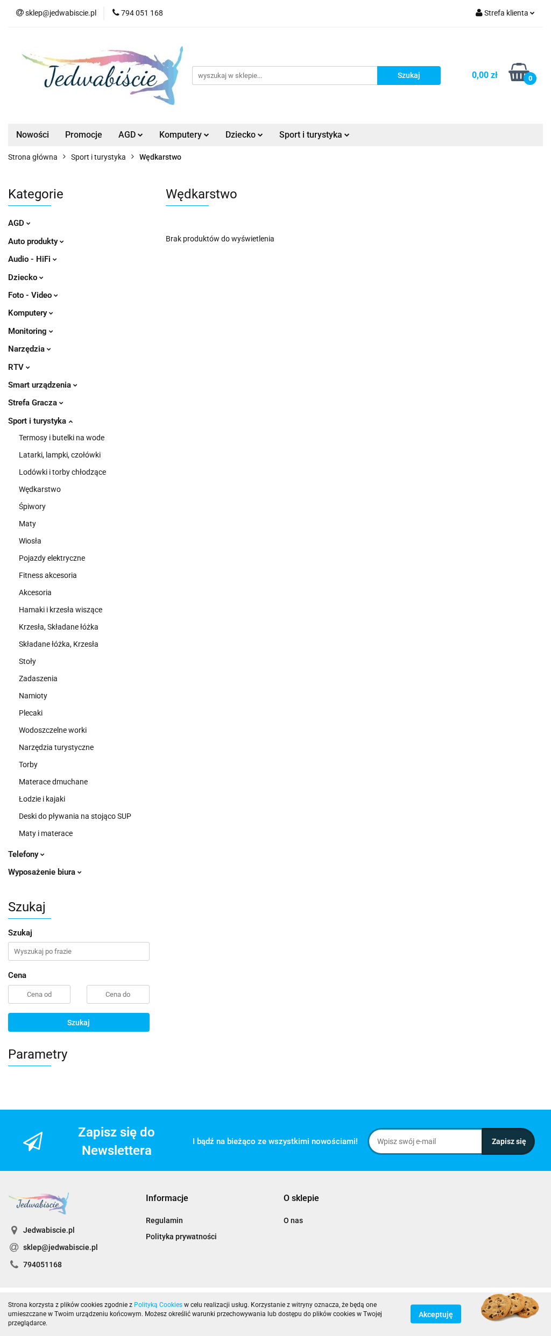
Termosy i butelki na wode (61, 437)
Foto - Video (31, 295)
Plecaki (31, 713)
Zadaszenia (38, 678)
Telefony (24, 854)
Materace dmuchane (53, 781)
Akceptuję (436, 1314)
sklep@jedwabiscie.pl (60, 1247)
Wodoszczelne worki (53, 730)
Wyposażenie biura (42, 872)
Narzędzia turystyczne (56, 747)
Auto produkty (34, 241)
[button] (167, 1198)
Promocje (83, 135)
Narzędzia (27, 349)
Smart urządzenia (40, 385)
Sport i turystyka (38, 421)
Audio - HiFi (30, 259)
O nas (293, 1220)
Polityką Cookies (158, 1305)
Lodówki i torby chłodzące (62, 472)
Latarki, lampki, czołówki (60, 455)
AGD (128, 135)
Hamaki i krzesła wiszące (60, 609)
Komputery (28, 313)
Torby (28, 764)
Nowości (32, 135)
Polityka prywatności (181, 1236)
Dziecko (241, 135)
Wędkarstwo (40, 489)
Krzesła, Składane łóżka (58, 627)
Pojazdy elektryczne (52, 558)
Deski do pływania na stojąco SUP (75, 816)
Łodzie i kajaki (42, 799)
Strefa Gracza (33, 403)
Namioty (33, 695)
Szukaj (78, 1022)
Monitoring (28, 331)
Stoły (27, 661)
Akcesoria (35, 592)
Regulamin (164, 1220)
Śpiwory (32, 506)
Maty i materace (46, 833)
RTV (17, 367)
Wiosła (30, 541)
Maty (27, 523)
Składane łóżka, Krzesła (58, 644)
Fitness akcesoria (48, 575)
